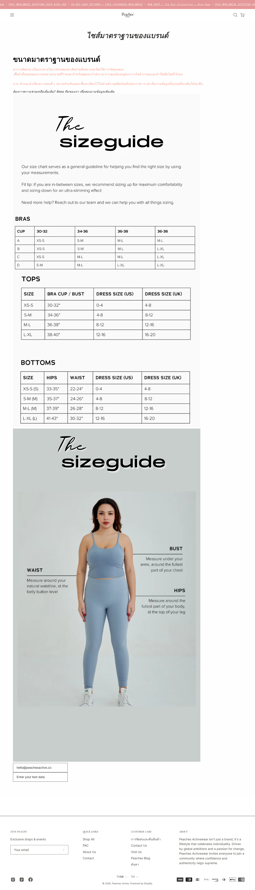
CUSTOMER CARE (141, 831)
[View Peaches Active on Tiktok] (21, 879)
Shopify (148, 883)
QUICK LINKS (90, 831)
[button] (235, 15)
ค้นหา (135, 864)
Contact (88, 858)
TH (133, 876)
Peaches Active (120, 883)
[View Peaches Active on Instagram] (12, 879)
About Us (89, 852)
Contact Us (139, 845)
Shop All (88, 839)
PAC (86, 845)
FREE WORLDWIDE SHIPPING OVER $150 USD (30, 4)
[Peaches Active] (127, 15)
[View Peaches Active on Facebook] (30, 879)
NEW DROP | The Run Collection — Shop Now (171, 4)
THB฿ (120, 876)
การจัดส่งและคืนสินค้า (146, 839)
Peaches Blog (140, 858)
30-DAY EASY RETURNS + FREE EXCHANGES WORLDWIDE (99, 4)
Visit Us (136, 852)
